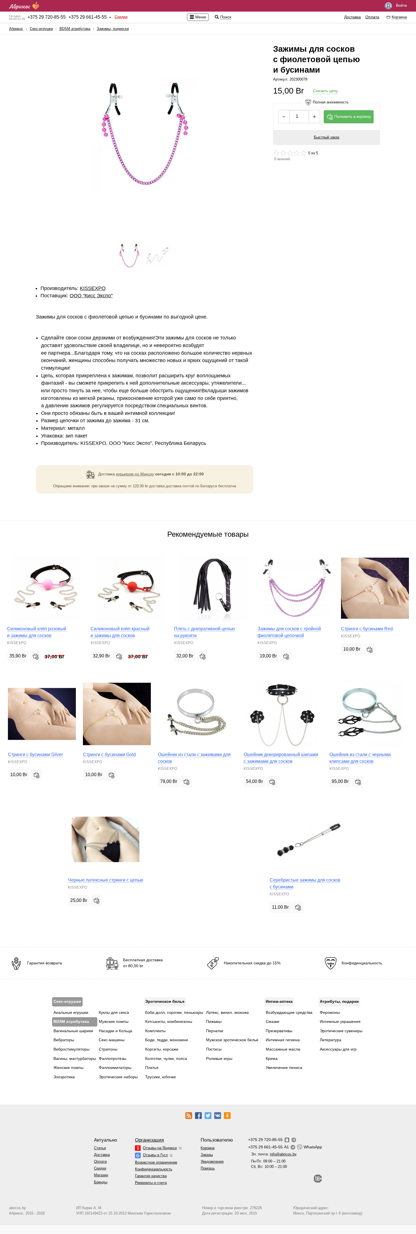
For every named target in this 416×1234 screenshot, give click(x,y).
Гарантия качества (151, 1176)
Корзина (208, 1148)
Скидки (121, 16)
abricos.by (17, 1208)
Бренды (100, 1182)
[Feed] (188, 1115)
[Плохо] (276, 153)
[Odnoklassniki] (227, 1115)
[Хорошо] (296, 153)
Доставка (352, 17)
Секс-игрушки (41, 29)
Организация (149, 1140)
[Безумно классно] (303, 153)
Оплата (372, 17)
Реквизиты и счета (151, 1183)
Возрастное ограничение (156, 1162)
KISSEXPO (93, 288)
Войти (401, 5)
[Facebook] (198, 1115)
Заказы (207, 1155)
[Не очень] (283, 153)
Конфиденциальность (153, 1169)
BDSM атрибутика (74, 29)
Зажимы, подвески (113, 29)
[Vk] (217, 1115)
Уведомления (212, 1161)
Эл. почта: (274, 1154)
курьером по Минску (135, 474)
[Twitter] (208, 1115)
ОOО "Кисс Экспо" (91, 295)
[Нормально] (290, 153)
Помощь (208, 1168)
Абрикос (16, 29)
